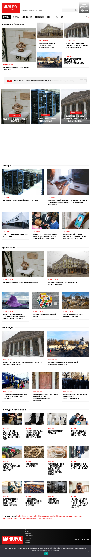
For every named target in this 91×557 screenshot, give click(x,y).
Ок (46, 554)
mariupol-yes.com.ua (73, 516)
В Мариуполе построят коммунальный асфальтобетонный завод (74, 61)
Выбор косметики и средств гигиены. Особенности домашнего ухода (10, 502)
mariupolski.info (47, 518)
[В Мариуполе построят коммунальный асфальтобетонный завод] (49, 60)
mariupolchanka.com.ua (32, 518)
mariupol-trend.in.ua (57, 516)
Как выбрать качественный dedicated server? (45, 119)
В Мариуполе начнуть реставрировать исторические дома (47, 45)
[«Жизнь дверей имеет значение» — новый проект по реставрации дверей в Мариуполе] (45, 380)
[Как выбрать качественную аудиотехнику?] (57, 487)
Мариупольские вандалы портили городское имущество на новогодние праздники (15, 316)
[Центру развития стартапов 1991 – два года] (15, 220)
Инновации (70, 40)
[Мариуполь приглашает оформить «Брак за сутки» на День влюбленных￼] (76, 30)
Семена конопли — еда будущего (33, 465)
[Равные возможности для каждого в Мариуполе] (75, 300)
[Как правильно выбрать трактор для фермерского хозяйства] (12, 452)
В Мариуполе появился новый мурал (44, 315)
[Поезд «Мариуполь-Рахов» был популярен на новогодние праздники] (15, 380)
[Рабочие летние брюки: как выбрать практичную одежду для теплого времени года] (12, 419)
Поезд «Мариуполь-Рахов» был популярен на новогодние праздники (15, 396)
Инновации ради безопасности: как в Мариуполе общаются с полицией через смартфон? (45, 236)
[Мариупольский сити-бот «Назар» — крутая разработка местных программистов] (75, 220)
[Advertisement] (45, 144)
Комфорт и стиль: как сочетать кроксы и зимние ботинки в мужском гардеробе (34, 434)
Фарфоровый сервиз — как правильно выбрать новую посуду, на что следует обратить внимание (56, 469)
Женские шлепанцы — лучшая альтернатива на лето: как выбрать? (79, 466)
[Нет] (88, 551)
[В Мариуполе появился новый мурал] (45, 300)
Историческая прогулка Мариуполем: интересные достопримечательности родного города (43, 81)
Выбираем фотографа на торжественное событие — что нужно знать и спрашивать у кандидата (79, 503)
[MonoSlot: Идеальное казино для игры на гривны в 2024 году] (79, 419)
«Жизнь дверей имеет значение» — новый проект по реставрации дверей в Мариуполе (45, 397)
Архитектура (8, 64)
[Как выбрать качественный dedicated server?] (45, 106)
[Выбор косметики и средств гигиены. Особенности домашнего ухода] (12, 487)
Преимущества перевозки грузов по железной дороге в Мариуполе (34, 502)
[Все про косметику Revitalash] (57, 419)
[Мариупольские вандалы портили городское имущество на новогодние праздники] (15, 300)
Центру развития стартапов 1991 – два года (15, 235)
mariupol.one (17, 518)
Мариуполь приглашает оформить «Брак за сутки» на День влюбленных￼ (76, 45)
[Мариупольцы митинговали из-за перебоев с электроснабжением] (75, 380)
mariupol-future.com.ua (41, 516)
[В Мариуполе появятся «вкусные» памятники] (19, 45)
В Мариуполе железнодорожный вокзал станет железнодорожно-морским (84, 8)
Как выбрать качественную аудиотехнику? (53, 501)
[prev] (81, 80)
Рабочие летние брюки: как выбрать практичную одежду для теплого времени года (11, 435)
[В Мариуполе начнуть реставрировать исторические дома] (50, 30)
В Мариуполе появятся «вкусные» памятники (16, 68)
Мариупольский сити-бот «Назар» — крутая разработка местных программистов (74, 236)
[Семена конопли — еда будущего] (34, 452)
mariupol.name (7, 518)
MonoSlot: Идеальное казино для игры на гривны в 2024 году (79, 433)
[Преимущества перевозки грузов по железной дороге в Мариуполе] (34, 487)
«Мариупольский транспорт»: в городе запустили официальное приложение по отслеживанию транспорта (67, 202)
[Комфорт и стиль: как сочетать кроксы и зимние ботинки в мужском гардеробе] (34, 419)
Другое (6, 428)
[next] (85, 80)
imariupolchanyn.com (24, 516)
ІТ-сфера (45, 115)
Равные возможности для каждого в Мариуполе (73, 315)
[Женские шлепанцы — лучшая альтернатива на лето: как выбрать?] (79, 452)
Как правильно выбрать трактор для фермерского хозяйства (11, 467)
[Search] (76, 10)
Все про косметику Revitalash (55, 432)
